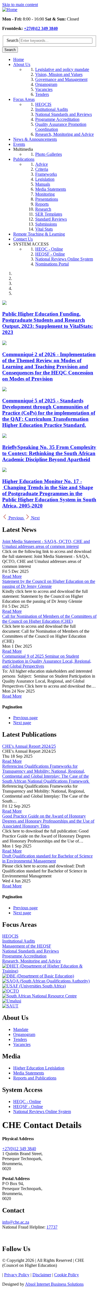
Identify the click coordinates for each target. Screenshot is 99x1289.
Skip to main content (20, 4)
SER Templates (48, 214)
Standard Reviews (51, 219)
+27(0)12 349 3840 (41, 28)
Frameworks (46, 174)
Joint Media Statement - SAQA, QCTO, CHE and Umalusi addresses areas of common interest (46, 544)
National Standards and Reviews (63, 114)
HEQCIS (43, 104)
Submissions (46, 224)
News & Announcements (35, 139)
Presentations (46, 199)
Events (19, 144)
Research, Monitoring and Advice (64, 134)
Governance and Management (61, 79)
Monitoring (45, 194)
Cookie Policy (66, 1274)
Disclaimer (41, 1274)
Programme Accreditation (57, 119)
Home (18, 59)
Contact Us (23, 239)
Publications (23, 159)
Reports (42, 204)
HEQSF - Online (50, 254)
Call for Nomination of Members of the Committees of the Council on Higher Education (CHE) (49, 619)
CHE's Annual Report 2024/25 (29, 746)
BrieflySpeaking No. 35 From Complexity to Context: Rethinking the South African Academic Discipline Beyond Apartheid (49, 453)
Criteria (41, 169)
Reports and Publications (34, 1078)
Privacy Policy (16, 1274)
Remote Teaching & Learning (39, 234)
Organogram (46, 84)
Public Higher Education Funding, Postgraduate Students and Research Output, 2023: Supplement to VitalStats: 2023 (47, 323)
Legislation (44, 179)
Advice (41, 164)
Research (43, 209)
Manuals (42, 184)
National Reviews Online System (64, 259)
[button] (13, 517)
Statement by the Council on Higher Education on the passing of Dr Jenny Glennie (48, 584)
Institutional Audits (51, 109)
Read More (12, 576)
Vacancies (44, 89)
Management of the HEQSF (26, 946)
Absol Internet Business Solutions (54, 1284)
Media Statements (50, 189)
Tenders (42, 94)
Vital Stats (44, 229)
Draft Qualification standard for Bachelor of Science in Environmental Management (47, 858)
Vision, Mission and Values (58, 74)
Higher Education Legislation (38, 1068)
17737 (51, 1227)
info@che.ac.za (15, 1222)
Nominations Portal (52, 264)
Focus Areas (24, 99)
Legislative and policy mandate (62, 69)
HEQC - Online (49, 249)
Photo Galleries (48, 154)
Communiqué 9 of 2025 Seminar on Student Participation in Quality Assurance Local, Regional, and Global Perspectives (46, 661)
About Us (21, 64)
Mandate (20, 1029)
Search (12, 40)
